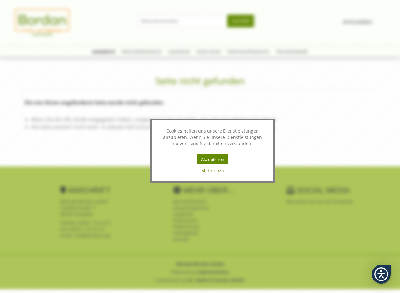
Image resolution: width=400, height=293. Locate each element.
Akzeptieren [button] (212, 159)
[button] (381, 274)
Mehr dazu (212, 171)
